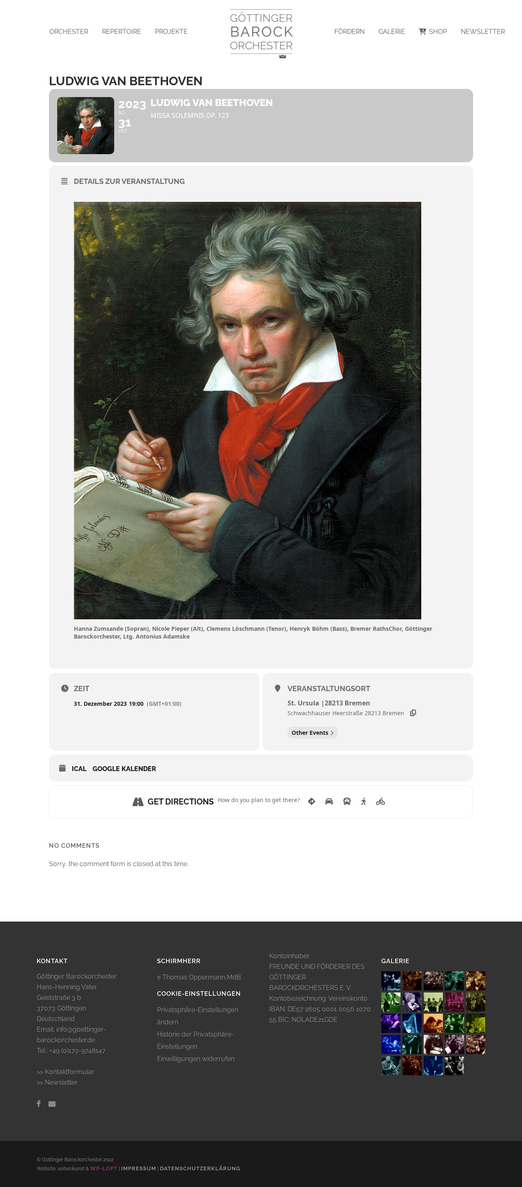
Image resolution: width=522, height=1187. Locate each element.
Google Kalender (124, 769)
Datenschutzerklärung (200, 1168)
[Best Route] (311, 801)
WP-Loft (103, 1168)
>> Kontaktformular (65, 1072)
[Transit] (347, 801)
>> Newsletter (57, 1082)
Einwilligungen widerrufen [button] (195, 1059)
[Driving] (329, 801)
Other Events (310, 732)
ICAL (79, 769)
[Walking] (363, 801)
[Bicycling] (380, 801)
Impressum (138, 1168)
